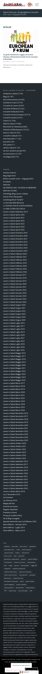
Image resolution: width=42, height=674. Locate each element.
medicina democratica (10, 572)
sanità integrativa (9, 584)
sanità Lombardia (21, 584)
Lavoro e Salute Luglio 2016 (14, 323)
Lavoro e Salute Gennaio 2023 (14, 293)
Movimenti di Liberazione (13, 127)
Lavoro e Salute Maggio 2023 (14, 374)
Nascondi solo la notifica (14, 670)
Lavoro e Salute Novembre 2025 (15, 440)
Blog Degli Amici (9, 176)
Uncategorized (8, 157)
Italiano (26, 672)
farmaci (17, 553)
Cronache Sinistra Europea (13, 114)
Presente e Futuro (10, 512)
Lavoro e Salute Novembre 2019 (15, 422)
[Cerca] (30, 4)
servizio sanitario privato (12, 151)
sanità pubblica (30, 587)
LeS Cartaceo (8, 497)
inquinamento (31, 562)
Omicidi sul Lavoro (10, 506)
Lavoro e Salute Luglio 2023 (14, 344)
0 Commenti (20, 61)
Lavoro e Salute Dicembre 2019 (15, 233)
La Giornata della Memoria (13, 203)
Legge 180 (34, 565)
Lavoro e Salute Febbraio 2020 (15, 254)
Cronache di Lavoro (10, 105)
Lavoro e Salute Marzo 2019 (14, 389)
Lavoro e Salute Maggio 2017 (14, 356)
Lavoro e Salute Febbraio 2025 (15, 269)
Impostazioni (31, 670)
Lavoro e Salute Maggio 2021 (14, 368)
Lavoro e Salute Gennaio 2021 (14, 287)
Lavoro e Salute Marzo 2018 (14, 386)
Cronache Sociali (9, 117)
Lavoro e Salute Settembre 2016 (15, 461)
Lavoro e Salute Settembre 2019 (15, 470)
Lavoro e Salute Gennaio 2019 (14, 281)
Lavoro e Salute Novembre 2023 (15, 434)
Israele (10, 565)
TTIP (5, 591)
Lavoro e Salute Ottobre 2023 (14, 452)
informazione (8, 562)
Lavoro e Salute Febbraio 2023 (15, 263)
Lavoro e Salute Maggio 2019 (14, 362)
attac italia (15, 546)
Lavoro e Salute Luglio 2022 (14, 341)
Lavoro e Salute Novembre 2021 (15, 428)
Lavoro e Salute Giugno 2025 (14, 320)
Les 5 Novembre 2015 (11, 494)
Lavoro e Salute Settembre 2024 (15, 485)
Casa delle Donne (9, 549)
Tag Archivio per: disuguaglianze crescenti (20, 12)
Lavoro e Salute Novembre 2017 (15, 416)
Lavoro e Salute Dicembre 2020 (15, 236)
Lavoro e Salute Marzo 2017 (14, 383)
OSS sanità (7, 145)
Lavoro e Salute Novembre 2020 (15, 425)
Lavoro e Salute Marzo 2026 (14, 410)
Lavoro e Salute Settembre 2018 (15, 467)
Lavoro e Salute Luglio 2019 (14, 332)
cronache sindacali (10, 136)
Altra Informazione (10, 99)
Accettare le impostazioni (21, 665)
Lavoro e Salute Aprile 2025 (14, 230)
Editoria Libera (8, 124)
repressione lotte (18, 578)
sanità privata (20, 587)
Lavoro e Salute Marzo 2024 (14, 404)
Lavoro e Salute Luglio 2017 (14, 326)
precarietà (32, 575)
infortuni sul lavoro (19, 562)
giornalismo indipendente (11, 559)
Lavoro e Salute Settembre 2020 (15, 473)
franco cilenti (8, 556)
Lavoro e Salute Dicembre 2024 (15, 248)
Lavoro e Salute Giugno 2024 (14, 317)
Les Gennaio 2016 (10, 500)
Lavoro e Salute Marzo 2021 (14, 395)
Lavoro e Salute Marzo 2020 (14, 392)
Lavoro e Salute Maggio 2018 (14, 359)
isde (5, 565)
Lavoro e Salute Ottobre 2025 (14, 458)
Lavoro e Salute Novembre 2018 (15, 419)
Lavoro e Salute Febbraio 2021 (15, 257)
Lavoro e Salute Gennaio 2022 (14, 290)
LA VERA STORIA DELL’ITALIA (14, 209)
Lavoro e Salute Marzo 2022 (14, 398)
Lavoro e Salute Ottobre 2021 (14, 446)
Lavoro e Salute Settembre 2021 (15, 476)
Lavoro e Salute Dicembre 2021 (15, 239)
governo (23, 559)
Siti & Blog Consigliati (11, 518)
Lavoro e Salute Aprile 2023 (14, 224)
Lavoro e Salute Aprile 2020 (14, 215)
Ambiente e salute (10, 93)
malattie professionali (19, 568)
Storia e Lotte (8, 133)
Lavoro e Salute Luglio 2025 (14, 350)
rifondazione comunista (11, 581)
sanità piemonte (9, 587)
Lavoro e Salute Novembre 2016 (15, 413)
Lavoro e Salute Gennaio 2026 (14, 302)
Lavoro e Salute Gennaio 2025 (14, 299)
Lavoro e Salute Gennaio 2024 (14, 296)
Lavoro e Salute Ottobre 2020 (14, 443)
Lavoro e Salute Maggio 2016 (14, 353)
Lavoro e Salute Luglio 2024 (14, 347)
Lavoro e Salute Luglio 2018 (14, 329)
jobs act (16, 565)
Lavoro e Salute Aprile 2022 (14, 221)
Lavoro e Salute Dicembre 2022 (15, 242)
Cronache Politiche (10, 108)
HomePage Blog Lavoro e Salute (15, 194)
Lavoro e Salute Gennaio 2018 (14, 278)
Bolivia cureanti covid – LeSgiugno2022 (18, 179)
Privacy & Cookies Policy (12, 515)
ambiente (7, 546)
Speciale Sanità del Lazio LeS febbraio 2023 (19, 521)
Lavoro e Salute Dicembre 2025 (15, 251)
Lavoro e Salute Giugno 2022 (14, 311)
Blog (5, 96)
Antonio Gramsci (9, 173)
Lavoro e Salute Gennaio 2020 (14, 284)
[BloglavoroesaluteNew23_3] (17, 4)
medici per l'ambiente (25, 572)
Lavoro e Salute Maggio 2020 (14, 365)
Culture (6, 120)
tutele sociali (12, 591)
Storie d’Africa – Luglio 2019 (14, 527)
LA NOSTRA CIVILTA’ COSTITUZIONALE (17, 206)
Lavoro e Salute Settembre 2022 (15, 479)
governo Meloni (32, 559)
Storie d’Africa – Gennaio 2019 (14, 524)
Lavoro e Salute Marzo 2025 (14, 407)
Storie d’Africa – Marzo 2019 (14, 530)
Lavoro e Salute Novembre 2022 (15, 431)
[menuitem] (30, 4)
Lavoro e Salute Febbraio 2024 (15, 266)
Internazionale (8, 139)
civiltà (18, 549)
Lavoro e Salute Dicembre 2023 (15, 245)
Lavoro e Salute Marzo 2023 (14, 401)
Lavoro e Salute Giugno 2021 (14, 308)
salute (22, 581)
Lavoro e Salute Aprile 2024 (14, 227)
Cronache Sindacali (10, 111)
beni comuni (23, 546)
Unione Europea (23, 591)
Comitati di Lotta (9, 102)
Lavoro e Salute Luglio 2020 (14, 335)
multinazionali (23, 575)
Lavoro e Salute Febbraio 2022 (15, 260)
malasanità (7, 568)
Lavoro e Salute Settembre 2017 (15, 464)
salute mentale (30, 581)
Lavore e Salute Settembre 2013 (15, 212)
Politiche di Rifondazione (12, 130)
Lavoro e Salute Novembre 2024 (15, 437)
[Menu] (36, 4)
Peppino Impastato (10, 509)
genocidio (21, 556)
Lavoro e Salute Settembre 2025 (15, 488)
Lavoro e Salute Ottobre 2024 (14, 455)
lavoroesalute (25, 565)
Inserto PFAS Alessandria (12, 197)
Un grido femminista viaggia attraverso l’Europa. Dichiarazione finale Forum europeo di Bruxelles (20, 57)
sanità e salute (8, 148)
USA (31, 591)
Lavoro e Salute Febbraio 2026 (15, 272)
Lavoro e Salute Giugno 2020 (14, 305)
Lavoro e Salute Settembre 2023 (15, 482)
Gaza (15, 556)
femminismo (25, 553)
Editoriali (6, 185)
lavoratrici (7, 142)
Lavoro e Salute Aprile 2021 (14, 218)
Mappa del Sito (9, 503)
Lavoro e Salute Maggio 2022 (14, 371)
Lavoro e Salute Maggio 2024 (14, 377)
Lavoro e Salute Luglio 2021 (14, 338)
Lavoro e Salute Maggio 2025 (14, 380)
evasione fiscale (8, 553)
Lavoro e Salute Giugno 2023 (14, 314)
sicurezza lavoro (9, 154)
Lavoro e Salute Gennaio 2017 (14, 275)
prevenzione (7, 578)
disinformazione (26, 549)
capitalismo (32, 546)
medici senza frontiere (10, 575)
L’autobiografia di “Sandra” (13, 200)
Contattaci (7, 182)
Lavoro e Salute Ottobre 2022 (14, 449)
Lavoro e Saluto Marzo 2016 (14, 491)
